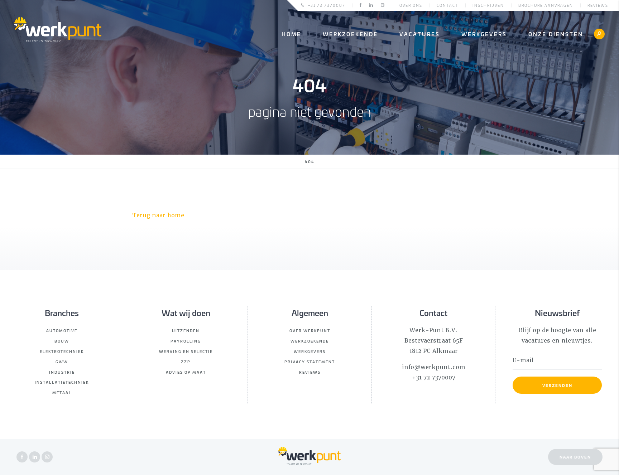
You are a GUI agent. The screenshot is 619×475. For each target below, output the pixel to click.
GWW (62, 361)
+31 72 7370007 (326, 5)
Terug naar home (158, 215)
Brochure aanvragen (545, 5)
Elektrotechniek (62, 351)
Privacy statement (309, 361)
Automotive (61, 330)
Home (291, 34)
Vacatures (419, 34)
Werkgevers (484, 34)
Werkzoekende (350, 34)
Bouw (61, 341)
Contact (447, 5)
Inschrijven (488, 5)
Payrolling (186, 341)
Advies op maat (186, 372)
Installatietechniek (62, 382)
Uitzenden (186, 330)
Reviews (597, 5)
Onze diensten (555, 34)
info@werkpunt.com (433, 367)
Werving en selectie (186, 351)
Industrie (62, 372)
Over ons (410, 5)
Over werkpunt (309, 330)
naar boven (575, 457)
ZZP (186, 361)
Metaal (62, 392)
